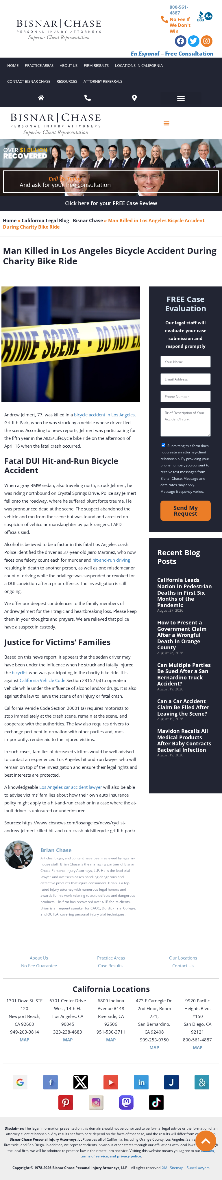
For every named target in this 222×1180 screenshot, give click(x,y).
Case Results (111, 965)
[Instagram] (206, 41)
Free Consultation (189, 53)
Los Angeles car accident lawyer (70, 787)
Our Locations (183, 958)
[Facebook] (180, 41)
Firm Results (96, 65)
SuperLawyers (198, 1167)
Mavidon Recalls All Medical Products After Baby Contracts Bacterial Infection (184, 740)
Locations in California (139, 65)
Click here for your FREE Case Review (111, 203)
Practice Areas (39, 65)
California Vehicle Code (42, 680)
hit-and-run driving (111, 560)
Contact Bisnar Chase (28, 81)
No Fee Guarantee (39, 965)
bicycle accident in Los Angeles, (105, 415)
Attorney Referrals (103, 81)
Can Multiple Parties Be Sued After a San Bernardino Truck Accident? (184, 674)
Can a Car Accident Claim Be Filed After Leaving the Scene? (183, 707)
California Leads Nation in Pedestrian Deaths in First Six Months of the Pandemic (184, 592)
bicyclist (20, 672)
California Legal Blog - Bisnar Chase (62, 220)
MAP (24, 1040)
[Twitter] (193, 41)
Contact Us (183, 965)
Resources (67, 81)
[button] (180, 98)
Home (12, 65)
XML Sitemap (172, 1167)
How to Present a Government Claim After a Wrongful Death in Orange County (182, 635)
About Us (68, 65)
